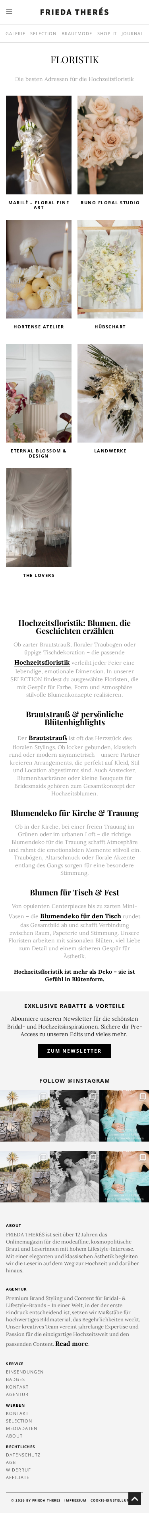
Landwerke (110, 451)
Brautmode (77, 33)
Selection (43, 33)
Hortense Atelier (39, 327)
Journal (132, 33)
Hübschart (110, 327)
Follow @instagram (74, 1080)
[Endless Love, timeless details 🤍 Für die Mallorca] (25, 1116)
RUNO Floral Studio (110, 202)
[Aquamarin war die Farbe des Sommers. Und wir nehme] (124, 1116)
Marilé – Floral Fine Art (38, 205)
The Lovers (38, 575)
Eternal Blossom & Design (39, 453)
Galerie (15, 33)
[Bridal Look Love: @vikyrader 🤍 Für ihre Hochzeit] (74, 1116)
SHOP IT (107, 33)
